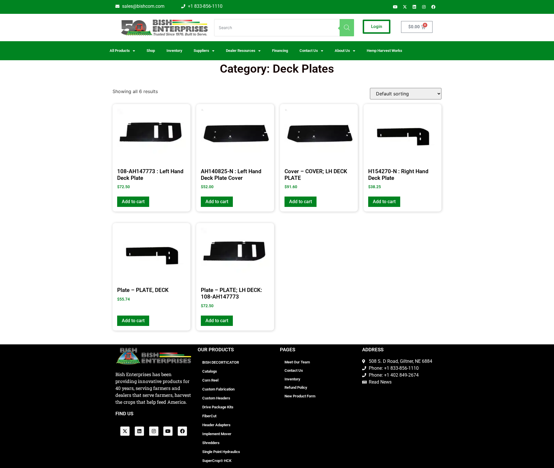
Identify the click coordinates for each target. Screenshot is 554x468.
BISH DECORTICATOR (220, 362)
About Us (342, 50)
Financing (280, 50)
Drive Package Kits (217, 407)
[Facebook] (433, 7)
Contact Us (294, 370)
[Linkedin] (414, 7)
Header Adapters (216, 425)
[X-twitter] (405, 7)
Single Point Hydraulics (221, 452)
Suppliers (201, 50)
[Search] (347, 27)
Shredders (211, 443)
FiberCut (209, 416)
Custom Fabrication (218, 389)
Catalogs (209, 371)
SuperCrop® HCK (216, 460)
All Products (120, 50)
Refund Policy (296, 387)
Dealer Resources (240, 50)
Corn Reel (210, 380)
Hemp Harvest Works (384, 50)
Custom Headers (216, 398)
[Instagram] (424, 7)
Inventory (174, 50)
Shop (151, 50)
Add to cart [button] (133, 201)
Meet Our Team (297, 362)
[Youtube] (395, 7)
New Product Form (300, 396)
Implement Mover (216, 434)
